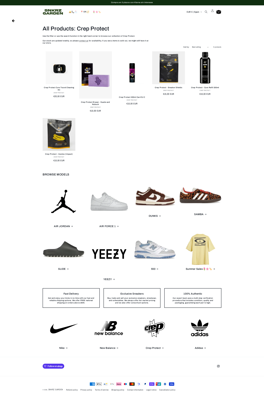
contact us (83, 41)
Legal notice (151, 389)
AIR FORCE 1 (107, 226)
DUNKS (153, 216)
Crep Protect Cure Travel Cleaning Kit (59, 89)
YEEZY (107, 279)
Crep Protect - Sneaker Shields (168, 88)
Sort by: (186, 47)
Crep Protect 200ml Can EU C (132, 97)
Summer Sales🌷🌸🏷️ (199, 269)
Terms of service (102, 389)
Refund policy (72, 389)
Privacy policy (86, 389)
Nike (61, 348)
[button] (206, 11)
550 (153, 269)
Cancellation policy (167, 389)
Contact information (135, 389)
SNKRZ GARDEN (55, 389)
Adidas (199, 348)
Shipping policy (117, 389)
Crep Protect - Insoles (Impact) (59, 154)
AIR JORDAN (62, 226)
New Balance (108, 348)
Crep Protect (153, 348)
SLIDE (62, 269)
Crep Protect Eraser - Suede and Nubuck (95, 103)
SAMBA (199, 214)
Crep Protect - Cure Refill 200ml (205, 88)
